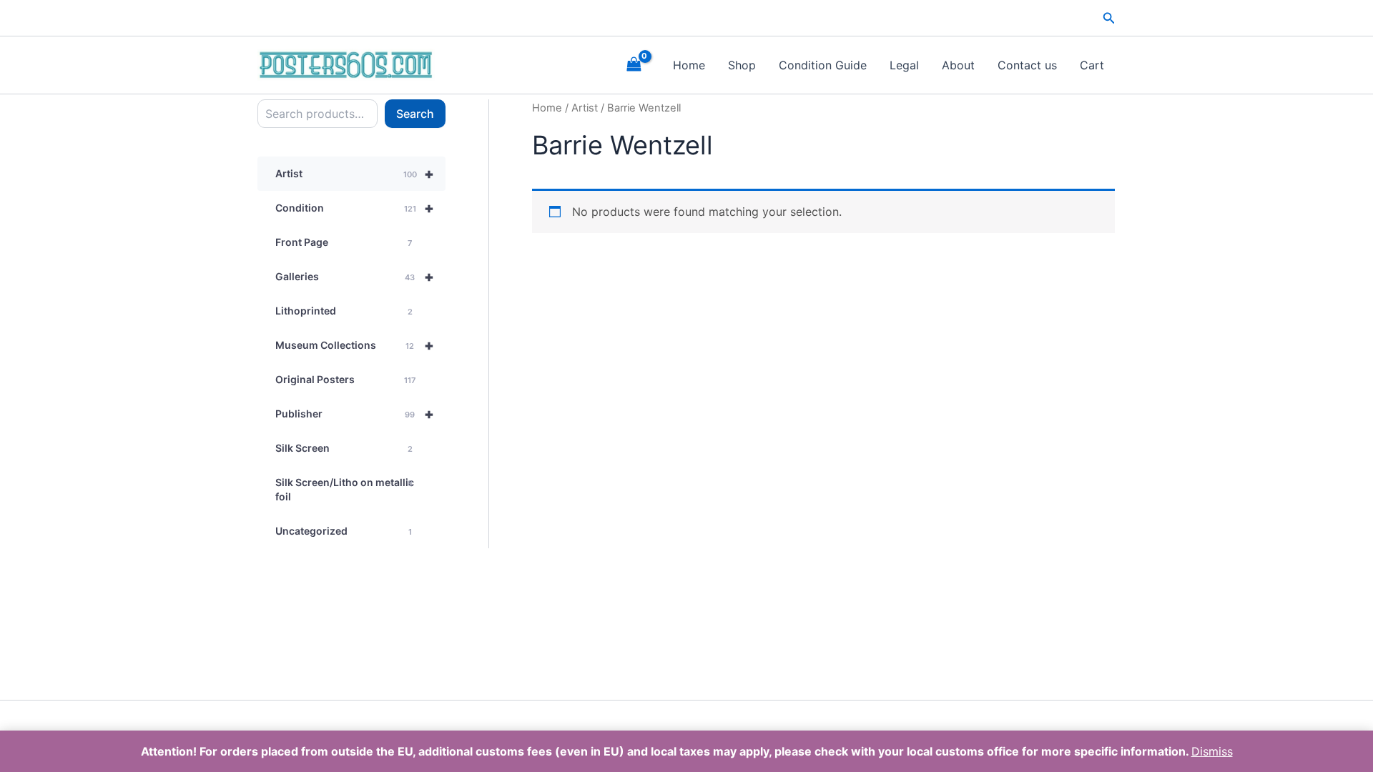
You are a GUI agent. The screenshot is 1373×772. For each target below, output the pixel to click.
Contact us (1027, 65)
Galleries (354, 276)
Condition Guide (823, 65)
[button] (1109, 18)
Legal (904, 65)
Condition (354, 208)
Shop (742, 65)
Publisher (354, 413)
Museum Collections (354, 345)
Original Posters (345, 379)
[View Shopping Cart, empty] (633, 64)
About (958, 65)
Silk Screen (344, 448)
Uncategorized (343, 531)
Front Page (343, 242)
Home (689, 65)
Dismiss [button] (1212, 751)
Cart (1092, 65)
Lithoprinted (344, 311)
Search (415, 114)
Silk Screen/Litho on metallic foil (344, 489)
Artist (354, 173)
